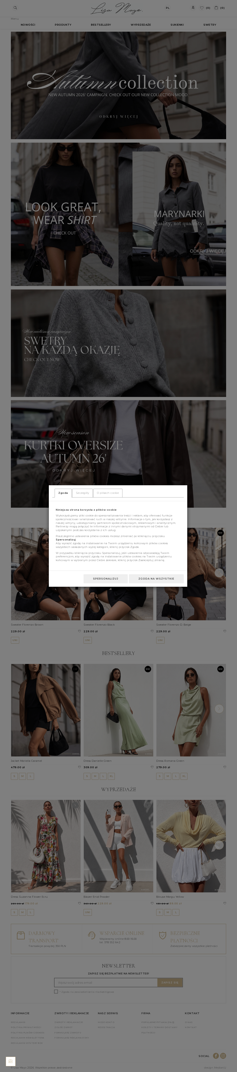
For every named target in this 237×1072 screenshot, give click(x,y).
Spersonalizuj (105, 578)
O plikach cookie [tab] (108, 493)
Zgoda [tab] (63, 493)
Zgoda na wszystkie (156, 578)
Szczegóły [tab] (82, 493)
